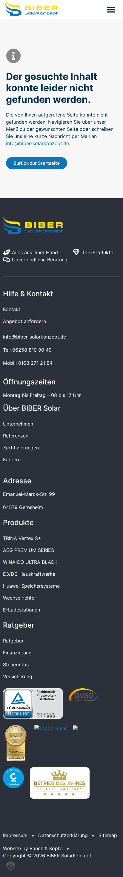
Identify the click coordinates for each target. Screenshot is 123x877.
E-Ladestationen (21, 610)
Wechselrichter (19, 598)
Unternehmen (18, 424)
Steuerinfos (16, 665)
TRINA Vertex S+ (22, 538)
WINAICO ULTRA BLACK (30, 562)
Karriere (12, 459)
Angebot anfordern (24, 321)
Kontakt (11, 309)
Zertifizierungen (21, 448)
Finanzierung (17, 653)
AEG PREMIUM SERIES (28, 550)
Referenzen (15, 436)
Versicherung (17, 676)
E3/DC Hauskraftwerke (29, 574)
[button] (111, 9)
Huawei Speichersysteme (31, 586)
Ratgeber (13, 641)
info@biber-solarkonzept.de (37, 143)
